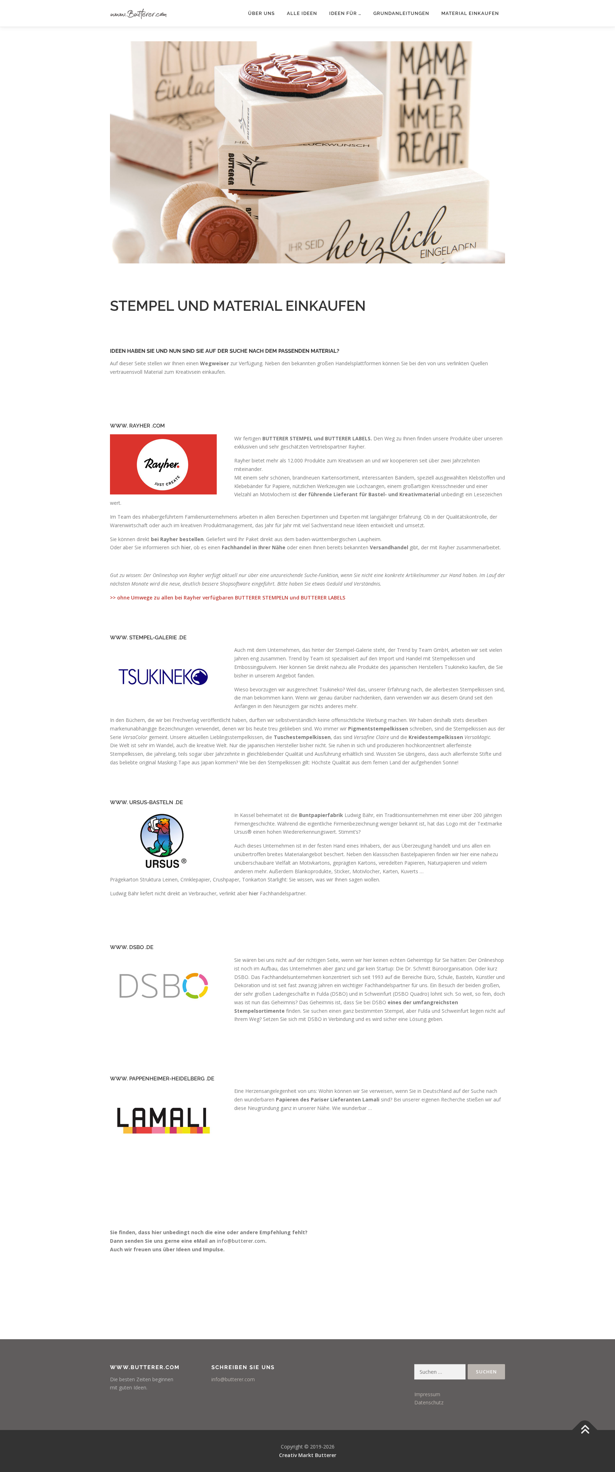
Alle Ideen (302, 13)
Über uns (261, 13)
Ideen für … (345, 13)
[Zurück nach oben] (585, 1430)
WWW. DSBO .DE (131, 947)
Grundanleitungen (401, 13)
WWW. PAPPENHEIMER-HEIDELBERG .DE (162, 1078)
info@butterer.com (241, 1240)
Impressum (427, 1394)
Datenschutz (428, 1402)
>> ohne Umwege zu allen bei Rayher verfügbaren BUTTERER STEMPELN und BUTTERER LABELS (227, 597)
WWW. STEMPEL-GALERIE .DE (148, 637)
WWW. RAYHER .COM (137, 426)
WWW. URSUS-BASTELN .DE (146, 802)
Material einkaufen (470, 13)
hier (186, 547)
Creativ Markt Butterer (307, 1455)
